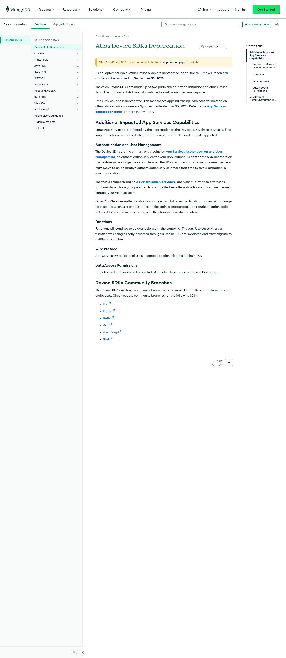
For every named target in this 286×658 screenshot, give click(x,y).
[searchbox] (200, 24)
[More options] (224, 46)
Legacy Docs (121, 36)
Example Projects (44, 121)
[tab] (40, 24)
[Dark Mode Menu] (277, 24)
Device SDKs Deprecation (49, 47)
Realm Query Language (48, 115)
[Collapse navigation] (83, 652)
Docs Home (102, 36)
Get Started (266, 9)
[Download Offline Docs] (74, 652)
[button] (204, 9)
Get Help (39, 128)
